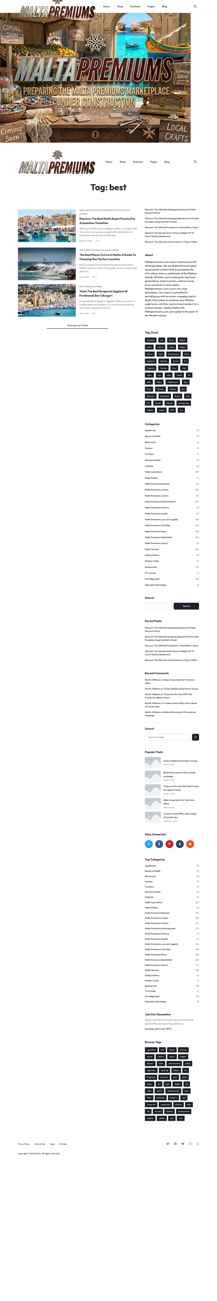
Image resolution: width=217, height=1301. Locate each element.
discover (150, 354)
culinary (160, 347)
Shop (122, 161)
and (161, 340)
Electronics (150, 442)
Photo (149, 389)
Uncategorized (152, 578)
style (188, 396)
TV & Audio (150, 573)
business (182, 340)
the (148, 403)
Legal (52, 1144)
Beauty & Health (152, 436)
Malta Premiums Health (156, 513)
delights (183, 347)
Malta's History (152, 555)
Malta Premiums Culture (156, 495)
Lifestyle (149, 466)
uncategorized (183, 403)
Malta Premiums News (156, 531)
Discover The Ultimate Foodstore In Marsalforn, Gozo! (171, 227)
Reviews (177, 396)
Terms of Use (39, 1144)
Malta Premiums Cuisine (90, 286)
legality (179, 375)
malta (149, 382)
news (186, 382)
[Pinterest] (169, 844)
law (159, 375)
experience (151, 361)
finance (176, 361)
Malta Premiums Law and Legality (161, 519)
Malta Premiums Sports (156, 543)
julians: (149, 375)
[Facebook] (159, 844)
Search (149, 598)
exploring (163, 361)
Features (138, 161)
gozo (174, 368)
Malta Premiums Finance (157, 507)
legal (169, 375)
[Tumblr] (180, 844)
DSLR (161, 354)
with (172, 410)
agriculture (151, 340)
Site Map (63, 1144)
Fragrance (150, 368)
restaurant (151, 396)
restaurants (164, 396)
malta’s (159, 382)
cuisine (149, 347)
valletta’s (150, 410)
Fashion (149, 448)
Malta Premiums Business (157, 483)
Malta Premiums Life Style (111, 210)
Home (109, 161)
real (183, 389)
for (185, 361)
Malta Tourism (112, 250)
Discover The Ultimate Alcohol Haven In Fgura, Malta (171, 241)
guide (184, 368)
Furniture (163, 368)
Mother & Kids (152, 561)
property (173, 389)
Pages (153, 161)
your (181, 410)
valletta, (162, 410)
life (189, 375)
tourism (158, 403)
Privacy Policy (24, 1144)
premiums (160, 389)
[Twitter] (149, 844)
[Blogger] (190, 844)
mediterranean (172, 382)
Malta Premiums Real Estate (158, 537)
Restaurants (151, 567)
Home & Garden (153, 460)
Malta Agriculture (88, 210)
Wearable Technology (155, 584)
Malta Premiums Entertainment (160, 501)
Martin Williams (152, 679)
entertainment (173, 354)
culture (171, 347)
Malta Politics (151, 477)
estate (187, 354)
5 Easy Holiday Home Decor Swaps (181, 688)
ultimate (169, 403)
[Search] (195, 737)
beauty (171, 340)
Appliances (150, 430)
